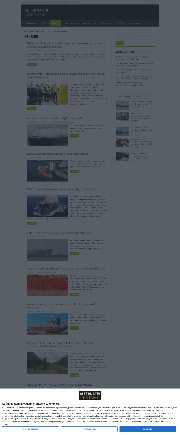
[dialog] (90, 412)
